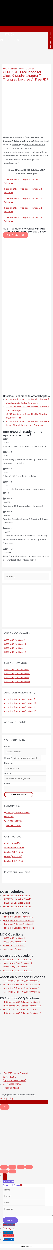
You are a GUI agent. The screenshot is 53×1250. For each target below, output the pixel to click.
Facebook (10, 1224)
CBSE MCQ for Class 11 (14, 648)
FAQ (11, 1239)
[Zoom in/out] (29, 1167)
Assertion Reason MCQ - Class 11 (19, 707)
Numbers (9, 763)
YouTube (9, 1235)
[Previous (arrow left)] (4, 1171)
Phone (7, 783)
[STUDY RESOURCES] (3, 29)
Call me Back (18, 794)
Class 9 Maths (27, 68)
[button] (15, 235)
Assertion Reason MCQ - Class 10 (20, 703)
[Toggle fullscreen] (21, 1167)
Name (7, 746)
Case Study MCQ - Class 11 (16, 677)
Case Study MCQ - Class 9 (16, 669)
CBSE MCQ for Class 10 (15, 644)
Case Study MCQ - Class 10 (17, 673)
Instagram (10, 1228)
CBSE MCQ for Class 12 (15, 652)
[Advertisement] (26, 1136)
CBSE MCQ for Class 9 (14, 640)
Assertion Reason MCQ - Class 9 (19, 699)
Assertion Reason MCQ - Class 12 (20, 711)
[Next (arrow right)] (12, 1171)
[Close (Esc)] (4, 1167)
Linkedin (9, 1232)
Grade (8, 758)
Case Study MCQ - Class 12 (17, 681)
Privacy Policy (6, 1098)
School (7, 773)
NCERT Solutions (10, 68)
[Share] (12, 1167)
